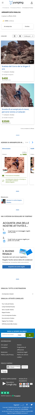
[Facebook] (27, 405)
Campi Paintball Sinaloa (8, 307)
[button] (32, 142)
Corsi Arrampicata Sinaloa (9, 315)
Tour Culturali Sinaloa (8, 304)
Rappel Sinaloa (6, 312)
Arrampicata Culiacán (8, 294)
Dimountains (6, 148)
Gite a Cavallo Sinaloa (8, 309)
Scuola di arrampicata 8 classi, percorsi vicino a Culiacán (15, 110)
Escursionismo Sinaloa (8, 318)
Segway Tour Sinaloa (7, 321)
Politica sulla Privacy (7, 355)
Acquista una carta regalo (16, 266)
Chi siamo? (4, 345)
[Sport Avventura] (16, 3)
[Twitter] (32, 405)
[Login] (32, 3)
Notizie (19, 345)
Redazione (4, 352)
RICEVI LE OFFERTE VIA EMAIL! (17, 331)
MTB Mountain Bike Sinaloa (9, 324)
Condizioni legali (22, 352)
